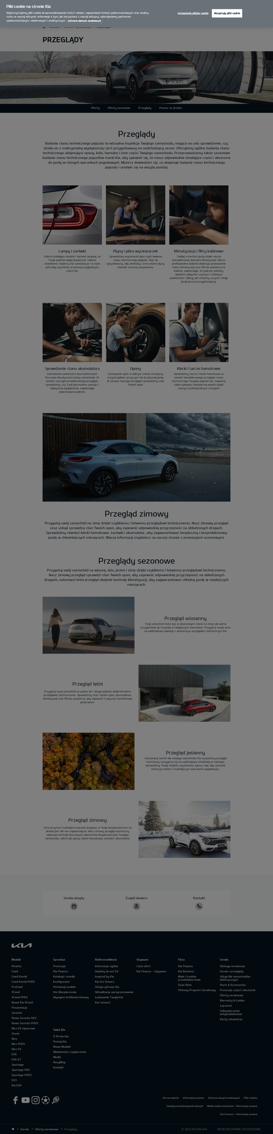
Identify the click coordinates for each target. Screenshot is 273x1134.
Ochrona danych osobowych (85, 20)
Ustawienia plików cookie (193, 13)
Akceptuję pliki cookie (227, 13)
